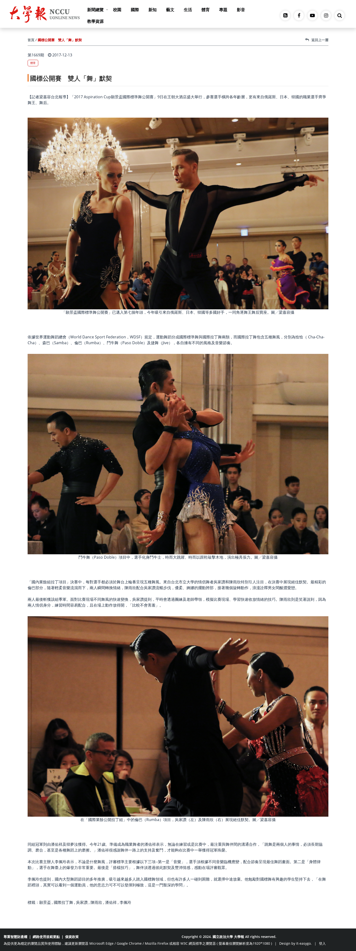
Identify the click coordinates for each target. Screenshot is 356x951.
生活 (188, 9)
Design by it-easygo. (295, 943)
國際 (135, 9)
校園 (117, 9)
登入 (322, 943)
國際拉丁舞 (63, 902)
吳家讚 (82, 902)
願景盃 (45, 902)
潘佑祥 (111, 902)
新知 (152, 9)
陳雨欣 (96, 902)
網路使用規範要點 (46, 936)
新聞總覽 (95, 9)
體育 (205, 9)
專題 (223, 9)
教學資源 (95, 21)
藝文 (170, 9)
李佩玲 (125, 902)
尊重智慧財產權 (15, 936)
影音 (241, 9)
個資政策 (72, 936)
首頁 (31, 40)
